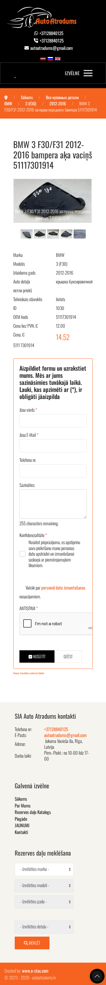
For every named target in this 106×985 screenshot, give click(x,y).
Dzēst (68, 656)
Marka (18, 255)
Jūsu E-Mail (29, 434)
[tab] (27, 233)
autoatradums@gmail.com (51, 48)
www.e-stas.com (35, 970)
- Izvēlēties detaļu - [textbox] (34, 926)
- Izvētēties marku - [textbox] (34, 868)
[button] (78, 73)
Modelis (19, 263)
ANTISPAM (28, 608)
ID (14, 308)
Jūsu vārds (28, 409)
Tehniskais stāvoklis (27, 299)
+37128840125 (51, 33)
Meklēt (34, 943)
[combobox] (44, 869)
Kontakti (21, 832)
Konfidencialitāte (33, 535)
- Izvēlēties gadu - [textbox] (33, 901)
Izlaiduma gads (24, 272)
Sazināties (26, 485)
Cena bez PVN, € (25, 325)
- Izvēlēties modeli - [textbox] (34, 885)
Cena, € (18, 334)
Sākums (21, 798)
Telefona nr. (27, 460)
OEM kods (20, 316)
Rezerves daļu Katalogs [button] (33, 812)
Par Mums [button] (23, 805)
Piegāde (21, 818)
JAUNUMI (22, 825)
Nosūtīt (39, 656)
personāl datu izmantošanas (63, 587)
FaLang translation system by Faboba (28, 673)
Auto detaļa (21, 281)
